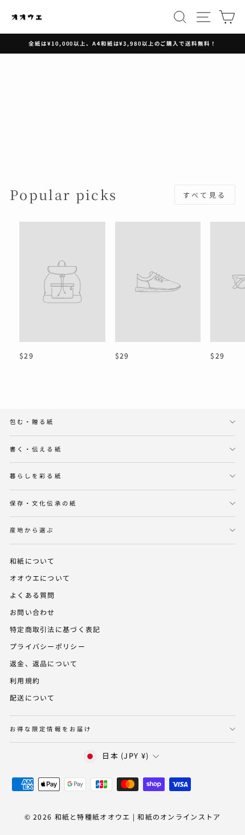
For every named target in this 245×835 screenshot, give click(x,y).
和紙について (32, 560)
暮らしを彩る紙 (36, 475)
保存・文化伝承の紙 (43, 503)
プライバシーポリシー (47, 646)
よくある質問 (32, 595)
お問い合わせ (32, 612)
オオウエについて (40, 578)
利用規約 (25, 680)
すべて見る (205, 194)
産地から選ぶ (32, 530)
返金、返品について (44, 663)
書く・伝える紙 (36, 449)
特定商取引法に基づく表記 (55, 629)
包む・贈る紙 (32, 421)
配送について (32, 697)
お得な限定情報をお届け (51, 728)
